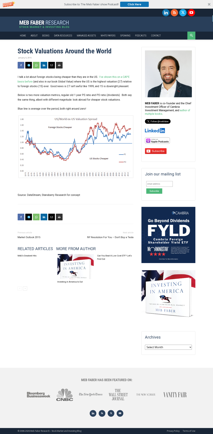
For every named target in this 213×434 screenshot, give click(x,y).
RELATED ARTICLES (35, 248)
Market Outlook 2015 (29, 237)
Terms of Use (189, 431)
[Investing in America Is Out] (75, 266)
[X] (183, 13)
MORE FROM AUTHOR (76, 248)
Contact (156, 35)
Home (23, 35)
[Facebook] (21, 65)
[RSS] (174, 13)
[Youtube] (191, 13)
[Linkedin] (166, 13)
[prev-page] (20, 288)
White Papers (108, 35)
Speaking (125, 35)
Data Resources (63, 35)
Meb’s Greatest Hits (27, 255)
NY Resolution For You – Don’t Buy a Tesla (110, 237)
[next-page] (25, 288)
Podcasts (140, 35)
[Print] (59, 65)
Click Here (134, 4)
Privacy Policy (173, 431)
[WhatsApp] (36, 65)
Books (45, 35)
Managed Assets (86, 35)
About (34, 35)
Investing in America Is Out (70, 282)
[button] (106, 4)
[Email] (51, 65)
